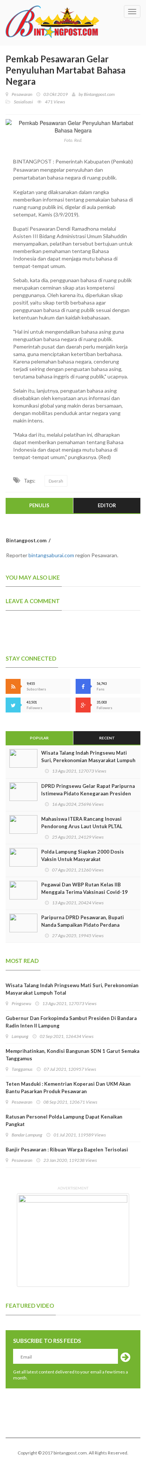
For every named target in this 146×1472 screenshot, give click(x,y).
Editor (107, 505)
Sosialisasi (23, 102)
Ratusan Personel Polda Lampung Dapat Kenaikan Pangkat (64, 1120)
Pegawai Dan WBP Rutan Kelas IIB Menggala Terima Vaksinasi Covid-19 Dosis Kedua (84, 892)
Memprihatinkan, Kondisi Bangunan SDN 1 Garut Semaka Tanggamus (72, 1054)
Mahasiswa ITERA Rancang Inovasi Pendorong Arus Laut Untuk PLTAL (81, 822)
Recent (107, 738)
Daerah (56, 481)
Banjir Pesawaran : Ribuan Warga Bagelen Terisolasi (67, 1150)
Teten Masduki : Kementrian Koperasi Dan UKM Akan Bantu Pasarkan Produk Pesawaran (68, 1087)
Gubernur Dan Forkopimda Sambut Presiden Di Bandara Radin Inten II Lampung (71, 1022)
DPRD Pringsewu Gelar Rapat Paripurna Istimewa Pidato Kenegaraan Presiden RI (88, 793)
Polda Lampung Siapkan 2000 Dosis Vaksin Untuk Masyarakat (82, 855)
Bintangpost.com (99, 94)
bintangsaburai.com (51, 555)
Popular (39, 738)
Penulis (39, 505)
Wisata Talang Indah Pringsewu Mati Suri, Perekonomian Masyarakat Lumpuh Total (88, 760)
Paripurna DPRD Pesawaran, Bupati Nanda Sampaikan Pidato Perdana (82, 921)
